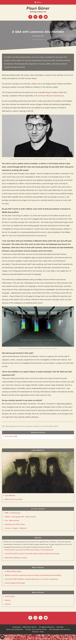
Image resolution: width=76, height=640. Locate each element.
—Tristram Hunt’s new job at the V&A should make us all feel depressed (28, 550)
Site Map (60, 627)
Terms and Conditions (14, 629)
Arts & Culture (10, 596)
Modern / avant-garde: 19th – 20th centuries (20, 517)
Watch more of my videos (14, 499)
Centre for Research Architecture (51, 96)
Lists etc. (8, 604)
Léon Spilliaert (10, 496)
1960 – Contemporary (12, 513)
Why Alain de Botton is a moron (16, 558)
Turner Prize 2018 (11, 436)
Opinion (8, 600)
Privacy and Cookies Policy (36, 629)
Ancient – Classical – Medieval (16, 528)
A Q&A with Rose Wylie (13, 571)
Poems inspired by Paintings (15, 583)
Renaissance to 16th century (15, 524)
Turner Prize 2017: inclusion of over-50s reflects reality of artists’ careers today (32, 554)
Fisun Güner (38, 8)
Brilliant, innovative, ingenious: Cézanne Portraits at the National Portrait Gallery (33, 575)
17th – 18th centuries (12, 521)
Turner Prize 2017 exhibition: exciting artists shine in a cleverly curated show (31, 579)
